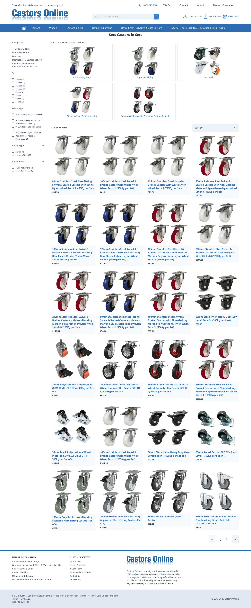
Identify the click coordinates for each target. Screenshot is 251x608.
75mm (19, 95)
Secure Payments (77, 565)
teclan (26, 601)
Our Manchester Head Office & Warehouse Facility (36, 565)
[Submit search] (156, 16)
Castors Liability (20, 572)
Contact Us (74, 576)
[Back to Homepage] (50, 16)
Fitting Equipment (102, 28)
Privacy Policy (75, 568)
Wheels (53, 28)
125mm (20, 86)
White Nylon (21, 139)
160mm (20, 82)
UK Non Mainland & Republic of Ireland (31, 579)
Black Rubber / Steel (25, 123)
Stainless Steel (23, 155)
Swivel (19, 152)
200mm (20, 79)
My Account (75, 579)
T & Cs (166, 5)
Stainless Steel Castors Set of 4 (27, 59)
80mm (19, 92)
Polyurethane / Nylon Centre (28, 132)
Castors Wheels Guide (23, 568)
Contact (183, 5)
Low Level (16, 56)
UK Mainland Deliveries (23, 576)
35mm (19, 102)
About (200, 5)
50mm (19, 98)
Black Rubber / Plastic (25, 136)
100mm (20, 89)
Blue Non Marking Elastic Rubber (27, 115)
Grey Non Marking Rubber (27, 120)
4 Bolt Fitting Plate (21, 49)
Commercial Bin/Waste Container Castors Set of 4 (24, 65)
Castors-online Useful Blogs (25, 561)
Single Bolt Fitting (20, 52)
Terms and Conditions (80, 572)
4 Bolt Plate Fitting (24, 168)
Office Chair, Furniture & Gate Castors (141, 28)
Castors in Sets (75, 28)
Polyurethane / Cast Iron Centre (27, 128)
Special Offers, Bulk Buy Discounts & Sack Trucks (198, 28)
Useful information (223, 5)
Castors (36, 28)
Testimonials (75, 561)
